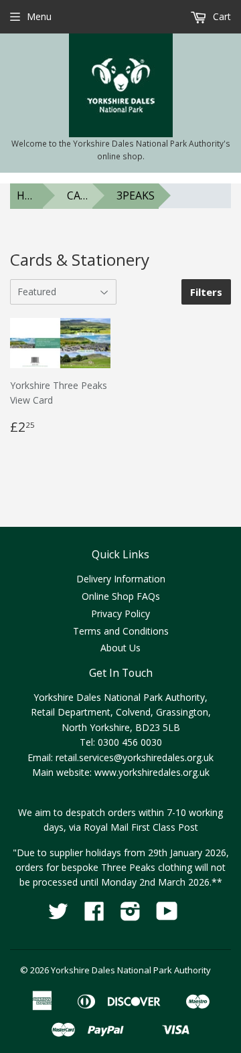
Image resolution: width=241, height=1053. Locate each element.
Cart (220, 16)
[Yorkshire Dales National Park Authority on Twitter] (58, 915)
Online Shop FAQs (121, 596)
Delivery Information (120, 578)
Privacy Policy (120, 613)
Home (30, 195)
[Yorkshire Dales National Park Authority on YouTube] (167, 915)
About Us (120, 647)
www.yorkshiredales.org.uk (152, 772)
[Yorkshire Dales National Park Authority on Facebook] (94, 915)
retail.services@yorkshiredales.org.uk (135, 757)
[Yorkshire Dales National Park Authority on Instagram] (130, 915)
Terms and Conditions (121, 631)
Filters (206, 292)
